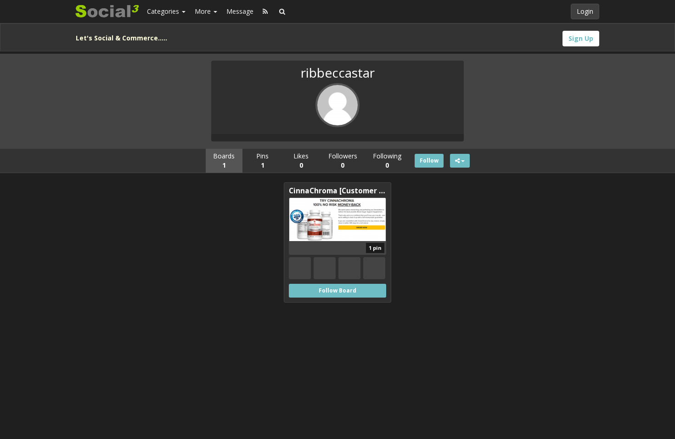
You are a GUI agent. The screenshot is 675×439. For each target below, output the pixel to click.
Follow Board (337, 290)
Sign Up (580, 38)
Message (239, 11)
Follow (429, 160)
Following (387, 160)
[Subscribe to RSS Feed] (265, 11)
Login (585, 11)
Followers (342, 160)
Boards (224, 160)
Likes (301, 160)
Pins (262, 160)
